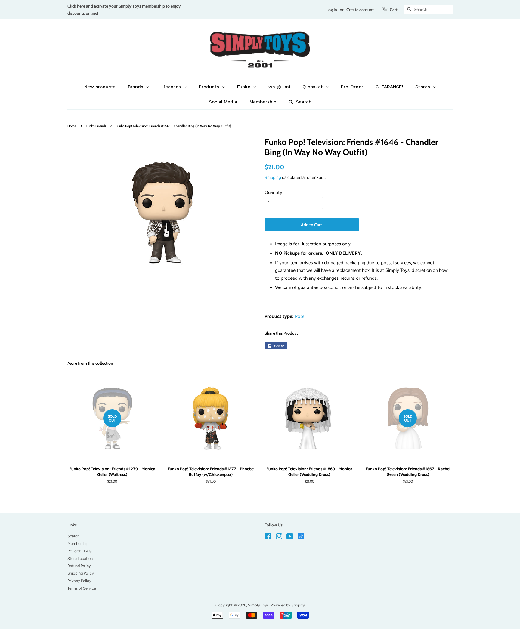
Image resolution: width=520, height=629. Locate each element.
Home (71, 126)
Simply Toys (258, 605)
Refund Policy (79, 565)
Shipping (273, 177)
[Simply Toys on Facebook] (268, 537)
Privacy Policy (79, 580)
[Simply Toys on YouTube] (289, 537)
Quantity (273, 192)
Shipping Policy (80, 573)
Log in (331, 9)
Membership (78, 543)
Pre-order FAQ (79, 551)
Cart (394, 9)
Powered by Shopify (288, 605)
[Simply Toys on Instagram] (279, 537)
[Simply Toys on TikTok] (302, 536)
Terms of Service (81, 588)
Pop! (299, 316)
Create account (360, 9)
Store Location (80, 558)
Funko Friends (96, 126)
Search (73, 536)
